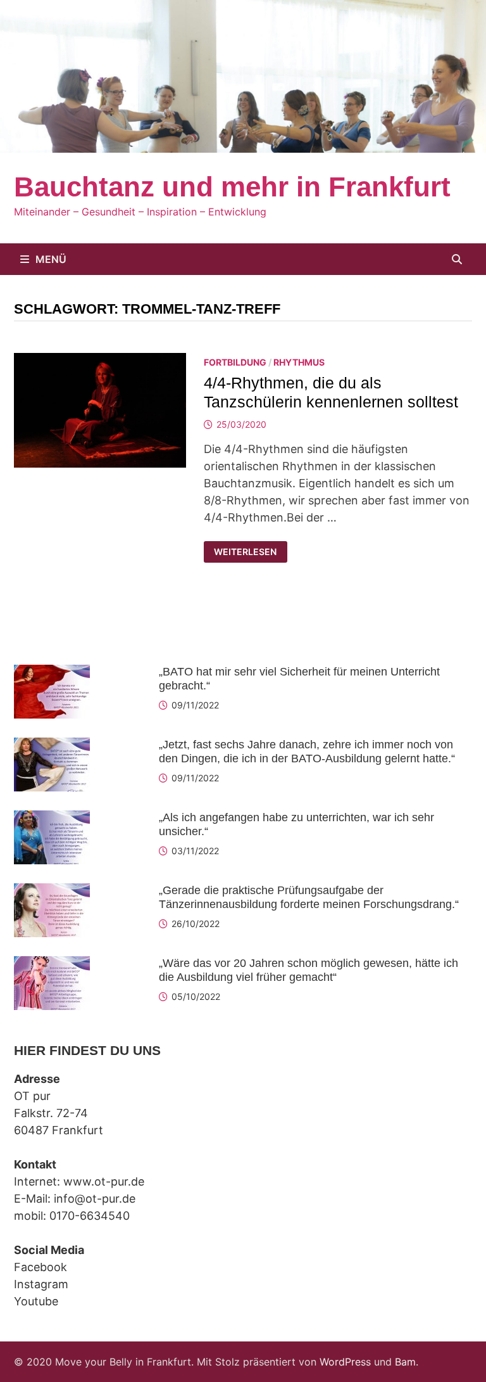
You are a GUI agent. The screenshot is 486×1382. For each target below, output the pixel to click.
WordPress (345, 1361)
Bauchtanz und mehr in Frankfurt (232, 186)
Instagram (41, 1284)
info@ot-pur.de (94, 1198)
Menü (50, 259)
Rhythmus (299, 362)
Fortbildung (235, 362)
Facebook (40, 1267)
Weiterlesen (250, 552)
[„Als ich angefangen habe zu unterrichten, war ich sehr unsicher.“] (52, 819)
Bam (405, 1361)
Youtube (36, 1301)
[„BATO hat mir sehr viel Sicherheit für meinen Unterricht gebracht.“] (52, 673)
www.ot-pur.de (103, 1181)
